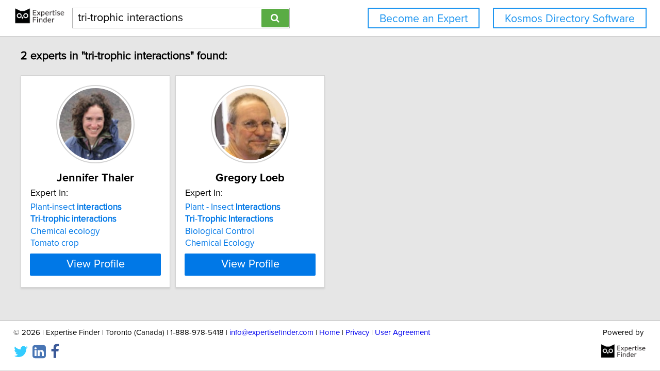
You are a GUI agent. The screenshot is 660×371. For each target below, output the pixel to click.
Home (329, 332)
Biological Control (219, 231)
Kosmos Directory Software (570, 18)
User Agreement (402, 332)
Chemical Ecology (219, 243)
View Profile (96, 264)
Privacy (357, 332)
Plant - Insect (232, 207)
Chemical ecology (65, 231)
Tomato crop (54, 243)
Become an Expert (424, 18)
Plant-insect (76, 207)
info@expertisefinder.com (271, 332)
